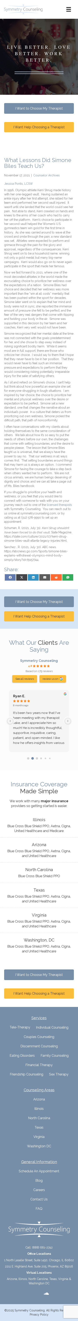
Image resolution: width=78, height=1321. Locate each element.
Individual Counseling (52, 1027)
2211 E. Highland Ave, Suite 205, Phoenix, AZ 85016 (39, 1266)
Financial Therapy (39, 1065)
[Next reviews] (68, 721)
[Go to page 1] (32, 758)
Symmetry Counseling (39, 661)
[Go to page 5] (50, 758)
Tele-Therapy (20, 1027)
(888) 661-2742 (42, 1247)
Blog (39, 1181)
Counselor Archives (46, 175)
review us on (50, 678)
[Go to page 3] (41, 758)
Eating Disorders (22, 1056)
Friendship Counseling (26, 1074)
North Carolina (39, 1118)
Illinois (39, 1109)
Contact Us (39, 1199)
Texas (39, 1127)
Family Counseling (55, 1056)
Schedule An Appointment (39, 1171)
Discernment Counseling (39, 1046)
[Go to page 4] (45, 758)
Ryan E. (19, 696)
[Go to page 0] (28, 758)
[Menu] (68, 9)
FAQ (39, 1209)
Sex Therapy (58, 1074)
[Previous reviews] (10, 721)
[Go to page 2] (37, 758)
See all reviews (24, 678)
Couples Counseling (39, 1037)
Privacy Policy (39, 1314)
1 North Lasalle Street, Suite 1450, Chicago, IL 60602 (39, 1260)
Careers (39, 1190)
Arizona (39, 1099)
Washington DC (39, 1146)
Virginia (39, 1137)
